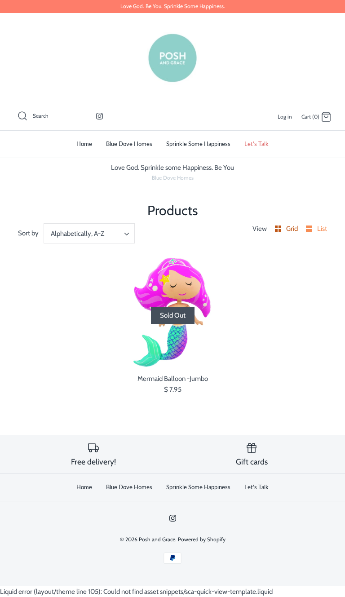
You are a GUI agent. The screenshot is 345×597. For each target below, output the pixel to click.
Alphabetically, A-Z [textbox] (77, 234)
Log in (285, 116)
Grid (292, 229)
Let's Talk (256, 143)
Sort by (28, 233)
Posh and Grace (157, 539)
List (322, 229)
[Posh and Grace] (172, 58)
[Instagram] (99, 116)
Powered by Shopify (202, 539)
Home (84, 143)
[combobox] (89, 233)
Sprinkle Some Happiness (198, 143)
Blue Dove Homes (129, 143)
